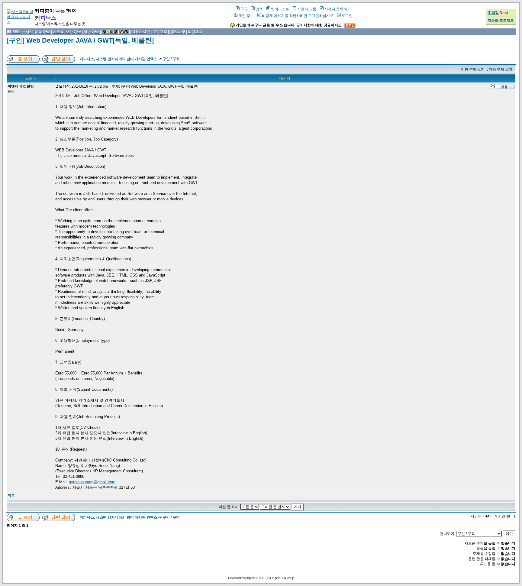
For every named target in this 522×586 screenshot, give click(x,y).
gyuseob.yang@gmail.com (92, 482)
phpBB (250, 578)
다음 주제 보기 (500, 69)
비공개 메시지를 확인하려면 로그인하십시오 (298, 16)
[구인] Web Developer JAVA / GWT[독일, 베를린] (80, 40)
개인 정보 (246, 16)
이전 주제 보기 (473, 69)
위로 (11, 496)
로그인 (347, 16)
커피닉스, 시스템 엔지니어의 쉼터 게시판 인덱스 (118, 59)
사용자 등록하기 (337, 9)
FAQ (243, 9)
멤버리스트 (280, 9)
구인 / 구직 (171, 59)
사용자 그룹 (306, 9)
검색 (259, 9)
